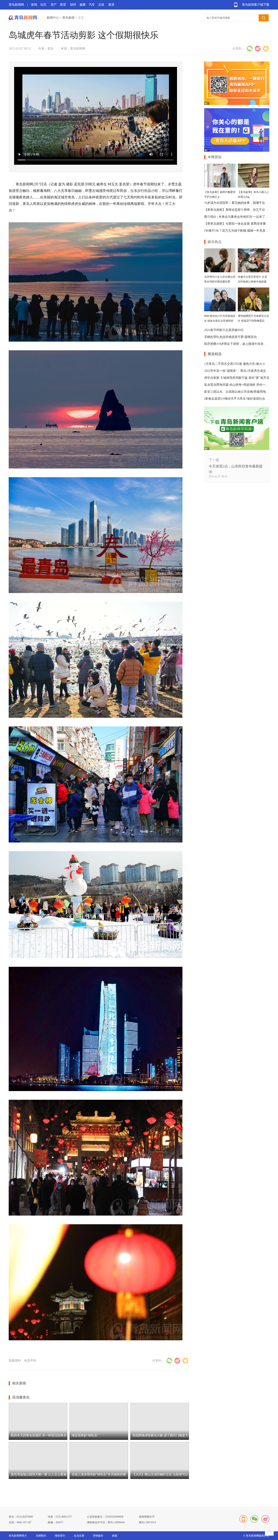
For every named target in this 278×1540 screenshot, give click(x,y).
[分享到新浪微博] (258, 48)
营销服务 (98, 1535)
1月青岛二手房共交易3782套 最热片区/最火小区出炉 (239, 363)
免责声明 (30, 1360)
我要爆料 (15, 1360)
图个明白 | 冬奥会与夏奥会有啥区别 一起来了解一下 (239, 216)
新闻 (34, 4)
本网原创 (215, 157)
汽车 (92, 4)
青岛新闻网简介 (18, 1535)
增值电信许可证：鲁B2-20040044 (106, 1522)
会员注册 (79, 1535)
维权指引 (60, 1535)
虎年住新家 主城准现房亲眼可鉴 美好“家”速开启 (236, 377)
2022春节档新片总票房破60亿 (224, 330)
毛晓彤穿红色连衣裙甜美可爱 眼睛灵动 (230, 337)
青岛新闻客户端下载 (255, 4)
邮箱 (114, 1535)
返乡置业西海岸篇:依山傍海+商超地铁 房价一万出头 (239, 384)
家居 (111, 4)
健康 (82, 4)
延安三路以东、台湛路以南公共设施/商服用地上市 (238, 391)
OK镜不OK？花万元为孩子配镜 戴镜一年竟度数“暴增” (240, 230)
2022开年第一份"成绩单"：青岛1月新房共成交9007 (238, 370)
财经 (73, 4)
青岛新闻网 (16, 4)
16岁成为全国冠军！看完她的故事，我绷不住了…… (239, 202)
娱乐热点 (215, 242)
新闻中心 (53, 17)
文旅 (101, 4)
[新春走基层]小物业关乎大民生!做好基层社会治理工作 (240, 398)
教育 (63, 4)
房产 (54, 4)
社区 (43, 4)
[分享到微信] (250, 48)
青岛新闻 (68, 17)
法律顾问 (41, 1535)
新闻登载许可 (147, 1516)
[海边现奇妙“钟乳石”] (99, 1438)
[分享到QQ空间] (266, 48)
